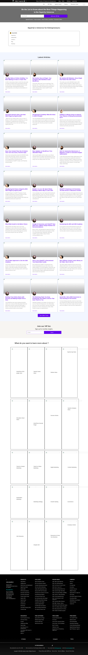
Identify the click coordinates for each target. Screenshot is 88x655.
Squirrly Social (58, 4)
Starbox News (54, 372)
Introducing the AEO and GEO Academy (71, 224)
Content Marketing (72, 467)
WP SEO (50, 4)
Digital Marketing (55, 467)
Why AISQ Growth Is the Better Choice (16, 224)
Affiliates (69, 1)
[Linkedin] (54, 645)
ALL (44, 4)
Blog (60, 1)
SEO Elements (20, 536)
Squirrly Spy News (71, 352)
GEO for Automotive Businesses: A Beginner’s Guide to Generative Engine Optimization (71, 152)
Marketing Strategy (38, 501)
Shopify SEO (37, 544)
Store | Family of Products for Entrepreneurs (46, 1)
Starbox (66, 4)
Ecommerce (70, 501)
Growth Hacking (54, 501)
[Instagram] (48, 645)
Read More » (7, 128)
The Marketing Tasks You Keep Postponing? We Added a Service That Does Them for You (43, 298)
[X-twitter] (45, 645)
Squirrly (21, 1)
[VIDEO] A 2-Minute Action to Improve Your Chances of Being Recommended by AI (71, 116)
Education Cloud (74, 4)
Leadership (74, 1)
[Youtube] (50, 645)
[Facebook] (47, 645)
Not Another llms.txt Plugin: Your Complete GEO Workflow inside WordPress (42, 79)
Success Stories (54, 415)
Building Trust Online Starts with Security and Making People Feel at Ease (15, 298)
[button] (84, 4)
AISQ (16, 1)
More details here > (9, 589)
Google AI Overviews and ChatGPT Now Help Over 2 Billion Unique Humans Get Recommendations (44, 225)
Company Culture (71, 524)
